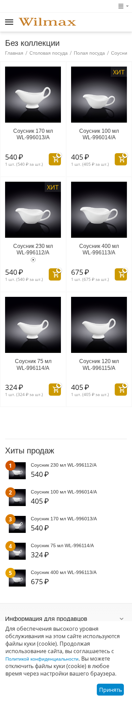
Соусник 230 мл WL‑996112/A (33, 249)
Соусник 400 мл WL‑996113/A (99, 249)
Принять (110, 690)
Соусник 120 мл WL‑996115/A (99, 364)
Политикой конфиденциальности (42, 659)
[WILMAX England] (47, 22)
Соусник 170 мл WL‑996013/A (33, 134)
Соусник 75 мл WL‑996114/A (33, 364)
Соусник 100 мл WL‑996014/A (99, 134)
